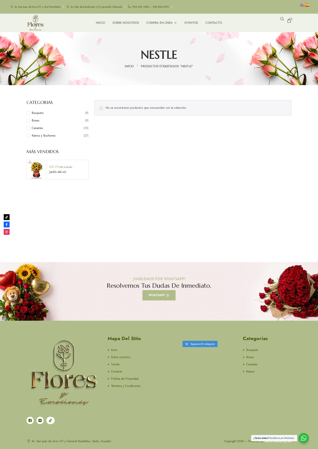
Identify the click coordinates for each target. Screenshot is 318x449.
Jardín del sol (57, 172)
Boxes (35, 120)
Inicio (129, 66)
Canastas (37, 128)
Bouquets (38, 113)
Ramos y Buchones (44, 135)
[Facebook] (7, 224)
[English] (302, 5)
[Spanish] (307, 5)
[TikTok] (7, 217)
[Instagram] (7, 232)
